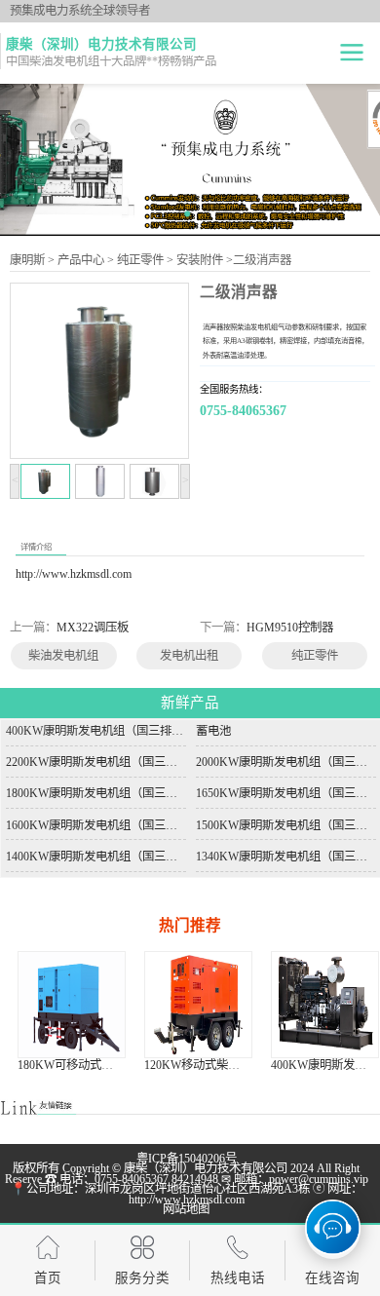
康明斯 (27, 260)
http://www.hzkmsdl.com (74, 574)
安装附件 (199, 260)
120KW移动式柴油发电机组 (215, 1065)
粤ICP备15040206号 (186, 1158)
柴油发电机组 (63, 656)
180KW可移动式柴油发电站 (89, 1065)
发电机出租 (189, 656)
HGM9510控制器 (290, 627)
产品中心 (80, 260)
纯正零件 (140, 260)
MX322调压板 (93, 627)
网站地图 (186, 1209)
